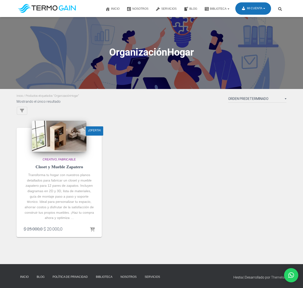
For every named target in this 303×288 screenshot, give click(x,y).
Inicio (115, 8)
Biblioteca (218, 8)
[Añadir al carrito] (92, 228)
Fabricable (67, 159)
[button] (291, 275)
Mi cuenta (255, 8)
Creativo (50, 159)
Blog (193, 8)
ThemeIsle (278, 277)
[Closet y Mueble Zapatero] (59, 136)
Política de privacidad (70, 277)
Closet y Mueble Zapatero (59, 166)
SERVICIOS (169, 8)
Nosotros (140, 8)
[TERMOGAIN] (47, 8)
